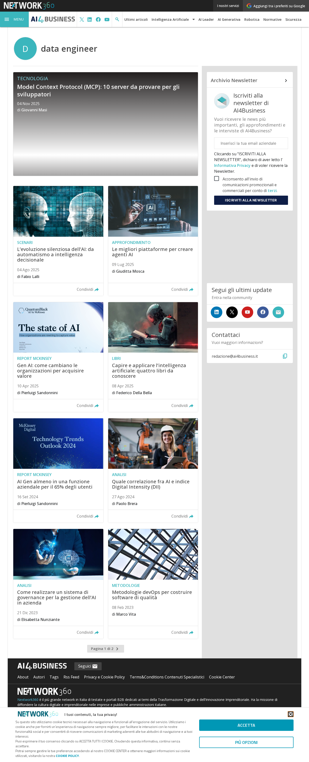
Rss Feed (71, 677)
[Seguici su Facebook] (263, 312)
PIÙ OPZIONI (246, 742)
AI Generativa (229, 19)
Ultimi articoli (136, 19)
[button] (14, 19)
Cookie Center (222, 677)
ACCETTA (246, 725)
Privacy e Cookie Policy (104, 677)
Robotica (252, 19)
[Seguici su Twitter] (232, 312)
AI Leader (206, 19)
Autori (39, 677)
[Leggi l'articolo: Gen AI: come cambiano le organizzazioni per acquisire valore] (58, 357)
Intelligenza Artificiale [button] (170, 19)
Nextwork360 (27, 699)
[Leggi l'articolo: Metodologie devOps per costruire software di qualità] (153, 584)
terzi (272, 190)
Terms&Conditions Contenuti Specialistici (167, 677)
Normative (272, 19)
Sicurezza (293, 19)
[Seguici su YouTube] (247, 312)
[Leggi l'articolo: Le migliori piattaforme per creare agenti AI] (153, 241)
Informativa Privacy (233, 165)
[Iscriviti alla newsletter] (278, 312)
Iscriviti (251, 200)
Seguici (85, 666)
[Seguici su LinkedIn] (216, 312)
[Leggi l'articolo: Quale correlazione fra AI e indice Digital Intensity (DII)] (153, 470)
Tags (54, 677)
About (22, 677)
